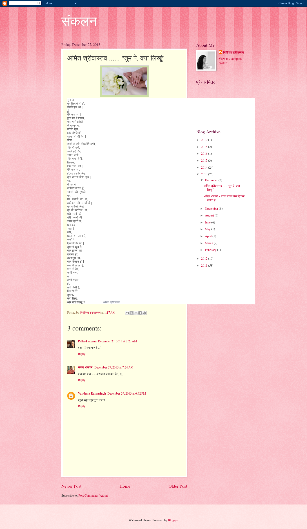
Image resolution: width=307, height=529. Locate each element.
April (208, 236)
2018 (204, 147)
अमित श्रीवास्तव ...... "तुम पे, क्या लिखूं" (222, 188)
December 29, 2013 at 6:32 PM (126, 393)
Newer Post (71, 486)
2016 (204, 153)
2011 (204, 265)
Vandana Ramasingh (92, 393)
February (211, 250)
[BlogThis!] (131, 313)
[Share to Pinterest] (144, 313)
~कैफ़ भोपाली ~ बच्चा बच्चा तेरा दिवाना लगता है (224, 198)
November (212, 208)
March (209, 243)
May (208, 229)
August (210, 215)
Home (125, 486)
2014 (204, 167)
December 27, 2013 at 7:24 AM (113, 367)
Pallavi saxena (87, 341)
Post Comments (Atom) (93, 495)
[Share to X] (135, 313)
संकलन (79, 21)
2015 (204, 160)
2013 (204, 174)
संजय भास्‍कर (85, 367)
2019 (204, 140)
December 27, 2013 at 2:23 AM (117, 341)
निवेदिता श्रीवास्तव (233, 52)
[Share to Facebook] (140, 313)
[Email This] (127, 313)
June (208, 222)
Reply (81, 354)
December (211, 180)
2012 (204, 258)
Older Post (178, 486)
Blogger (173, 520)
